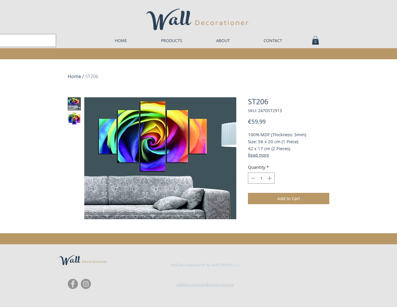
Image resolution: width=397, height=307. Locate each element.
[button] (315, 40)
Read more (258, 155)
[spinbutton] (261, 178)
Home (74, 76)
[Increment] (270, 178)
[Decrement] (253, 178)
